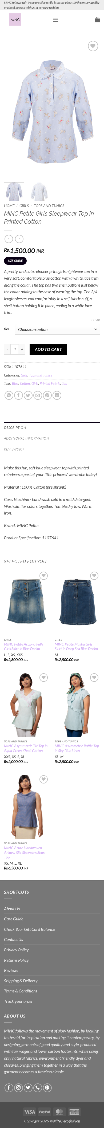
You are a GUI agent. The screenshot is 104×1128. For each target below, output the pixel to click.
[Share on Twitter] (28, 395)
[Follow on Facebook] (9, 1087)
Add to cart (48, 349)
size (6, 329)
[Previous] (12, 108)
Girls (24, 206)
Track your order (18, 1001)
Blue (15, 383)
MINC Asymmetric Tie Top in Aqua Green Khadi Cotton (25, 748)
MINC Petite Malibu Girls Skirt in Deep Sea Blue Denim (76, 646)
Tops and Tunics (49, 206)
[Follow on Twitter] (28, 1087)
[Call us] (37, 1087)
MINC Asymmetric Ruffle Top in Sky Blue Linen (77, 748)
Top (64, 383)
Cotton (25, 383)
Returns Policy (16, 960)
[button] (55, 19)
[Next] (91, 108)
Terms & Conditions (20, 990)
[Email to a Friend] (37, 395)
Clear (95, 320)
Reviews (11, 970)
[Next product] (9, 239)
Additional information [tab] (26, 438)
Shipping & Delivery (21, 980)
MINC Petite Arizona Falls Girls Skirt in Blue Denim (23, 646)
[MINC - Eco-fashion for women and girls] (26, 19)
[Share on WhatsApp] (9, 395)
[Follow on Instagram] (18, 1087)
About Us (12, 908)
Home (9, 206)
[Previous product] (19, 239)
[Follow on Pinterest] (47, 1087)
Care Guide (13, 918)
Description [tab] (15, 427)
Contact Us (13, 939)
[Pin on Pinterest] (47, 395)
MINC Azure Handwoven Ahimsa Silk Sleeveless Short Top (25, 852)
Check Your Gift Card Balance (29, 929)
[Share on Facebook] (18, 395)
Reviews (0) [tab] (14, 449)
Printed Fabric (50, 383)
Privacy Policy (16, 949)
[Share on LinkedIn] (57, 395)
